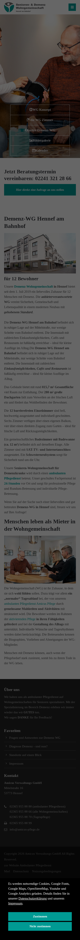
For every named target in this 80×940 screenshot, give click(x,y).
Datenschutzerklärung (32, 898)
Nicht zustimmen (40, 926)
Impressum (15, 903)
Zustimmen (40, 916)
